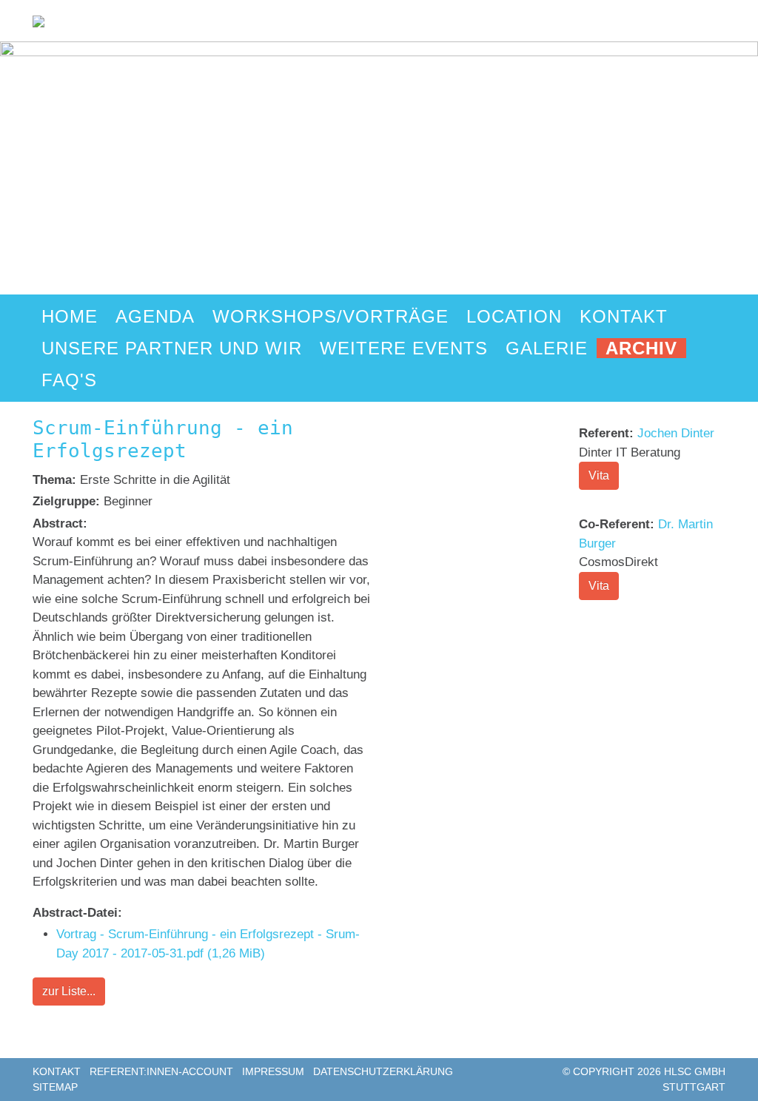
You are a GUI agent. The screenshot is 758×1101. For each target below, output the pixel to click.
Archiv (641, 348)
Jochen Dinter (675, 433)
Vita (598, 475)
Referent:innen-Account (161, 1071)
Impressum (273, 1071)
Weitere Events (404, 348)
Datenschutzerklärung (383, 1071)
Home (69, 316)
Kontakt (624, 316)
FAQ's (69, 380)
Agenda (155, 316)
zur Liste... (68, 991)
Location (514, 316)
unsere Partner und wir (171, 348)
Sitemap (55, 1087)
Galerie (547, 348)
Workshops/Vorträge (330, 316)
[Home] (38, 20)
